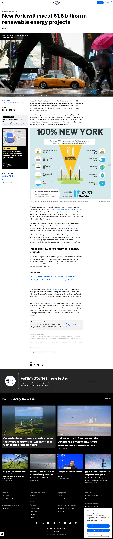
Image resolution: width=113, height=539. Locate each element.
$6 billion (58, 289)
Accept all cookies (98, 530)
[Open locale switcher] (2, 534)
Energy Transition (9, 11)
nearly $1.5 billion (54, 101)
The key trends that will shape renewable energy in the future (53, 280)
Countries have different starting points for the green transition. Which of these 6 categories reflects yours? (28, 441)
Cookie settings (98, 535)
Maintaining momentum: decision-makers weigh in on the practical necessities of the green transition (42, 473)
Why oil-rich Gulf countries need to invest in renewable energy (53, 276)
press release (73, 228)
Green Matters (9, 37)
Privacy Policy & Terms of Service (56, 528)
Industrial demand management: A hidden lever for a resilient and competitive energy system (97, 473)
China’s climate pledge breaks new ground (69, 472)
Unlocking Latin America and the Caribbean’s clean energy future (77, 440)
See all (108, 399)
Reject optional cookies (98, 526)
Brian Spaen (6, 100)
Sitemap (56, 531)
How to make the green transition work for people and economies (14, 472)
